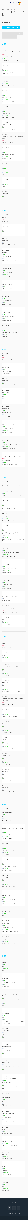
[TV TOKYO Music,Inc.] (14, 3)
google (18, 1208)
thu (20, 33)
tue (9, 33)
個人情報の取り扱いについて (14, 1213)
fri (4, 37)
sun (14, 37)
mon (4, 33)
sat (9, 37)
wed (14, 33)
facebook (14, 1208)
